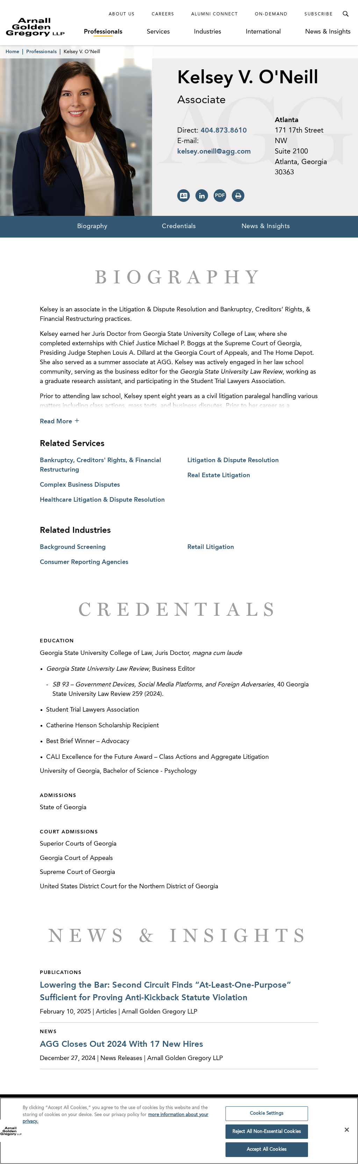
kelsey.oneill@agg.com (214, 151)
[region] (179, 1131)
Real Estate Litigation (218, 475)
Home (12, 51)
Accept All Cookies (267, 1149)
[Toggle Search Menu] (345, 14)
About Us (122, 14)
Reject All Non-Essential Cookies (266, 1131)
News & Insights (328, 32)
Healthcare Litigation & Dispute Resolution (102, 500)
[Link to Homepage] (44, 27)
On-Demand (271, 14)
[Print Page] (238, 195)
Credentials (179, 226)
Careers (163, 14)
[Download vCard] (183, 195)
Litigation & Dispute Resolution (233, 460)
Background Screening (73, 547)
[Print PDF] (220, 195)
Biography (92, 226)
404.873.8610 (224, 130)
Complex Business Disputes (80, 485)
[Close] (347, 1129)
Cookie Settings (267, 1113)
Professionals (103, 32)
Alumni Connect (214, 14)
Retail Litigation (210, 547)
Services (158, 32)
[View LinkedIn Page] (201, 195)
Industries (207, 32)
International (263, 32)
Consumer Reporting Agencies (84, 562)
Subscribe (319, 14)
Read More (56, 421)
